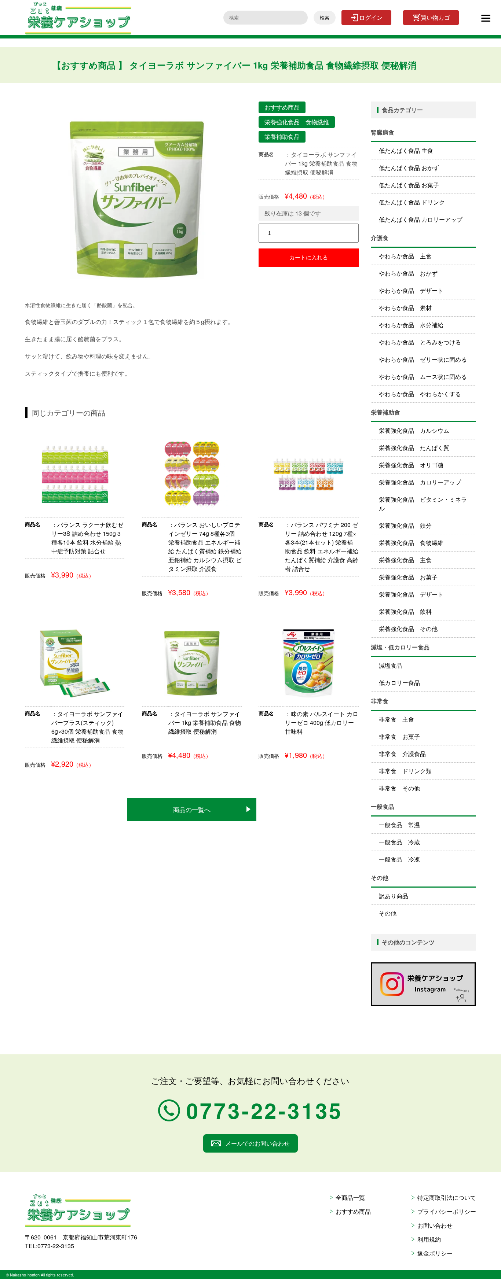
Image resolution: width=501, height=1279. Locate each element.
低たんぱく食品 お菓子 (409, 185)
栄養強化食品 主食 (405, 560)
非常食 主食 (396, 719)
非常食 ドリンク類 (405, 771)
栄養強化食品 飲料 (405, 611)
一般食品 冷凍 (399, 859)
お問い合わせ (435, 1225)
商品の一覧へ (192, 809)
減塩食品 (390, 665)
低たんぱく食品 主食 (406, 150)
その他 (387, 913)
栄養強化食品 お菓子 (408, 577)
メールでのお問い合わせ (257, 1143)
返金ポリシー (435, 1253)
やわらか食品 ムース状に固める (423, 376)
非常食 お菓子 (399, 736)
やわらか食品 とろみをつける (420, 342)
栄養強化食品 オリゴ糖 (411, 465)
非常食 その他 (399, 788)
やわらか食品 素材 (405, 307)
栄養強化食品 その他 (408, 628)
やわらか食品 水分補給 (411, 325)
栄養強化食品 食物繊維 (411, 542)
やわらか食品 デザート (411, 290)
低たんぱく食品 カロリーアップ (420, 219)
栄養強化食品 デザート (411, 594)
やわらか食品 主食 (405, 256)
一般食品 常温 (399, 825)
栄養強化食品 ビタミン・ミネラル (423, 503)
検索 (324, 18)
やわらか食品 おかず (408, 273)
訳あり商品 (393, 896)
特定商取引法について (446, 1197)
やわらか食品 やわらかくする (420, 394)
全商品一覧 (350, 1197)
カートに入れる (308, 257)
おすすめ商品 (353, 1211)
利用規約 (429, 1239)
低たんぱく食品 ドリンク (412, 202)
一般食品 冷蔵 (399, 842)
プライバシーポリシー (446, 1211)
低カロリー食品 (399, 682)
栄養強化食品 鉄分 (405, 525)
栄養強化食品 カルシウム (414, 430)
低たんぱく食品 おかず (409, 167)
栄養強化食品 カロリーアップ (420, 482)
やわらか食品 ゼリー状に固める (423, 359)
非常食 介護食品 (402, 753)
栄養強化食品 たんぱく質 (414, 447)
